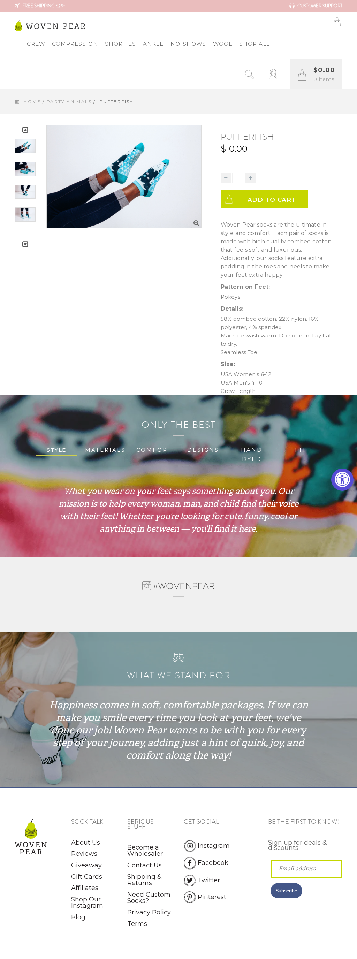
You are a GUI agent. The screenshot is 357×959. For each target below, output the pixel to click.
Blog (78, 917)
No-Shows (188, 43)
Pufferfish (247, 136)
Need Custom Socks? (148, 898)
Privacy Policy (149, 912)
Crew (36, 43)
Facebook (213, 863)
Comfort (154, 450)
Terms (137, 924)
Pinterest (212, 896)
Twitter (209, 880)
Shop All (254, 43)
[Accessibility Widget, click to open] (342, 480)
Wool (222, 43)
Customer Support (319, 5)
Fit (300, 450)
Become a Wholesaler (145, 851)
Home (32, 101)
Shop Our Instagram (87, 903)
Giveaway (86, 865)
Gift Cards (86, 877)
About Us (85, 842)
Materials (105, 450)
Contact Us (144, 865)
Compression (75, 43)
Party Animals (69, 101)
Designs (203, 450)
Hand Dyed (252, 454)
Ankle (153, 43)
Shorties (120, 43)
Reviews (84, 854)
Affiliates (84, 888)
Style (56, 450)
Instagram (214, 846)
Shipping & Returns (144, 880)
